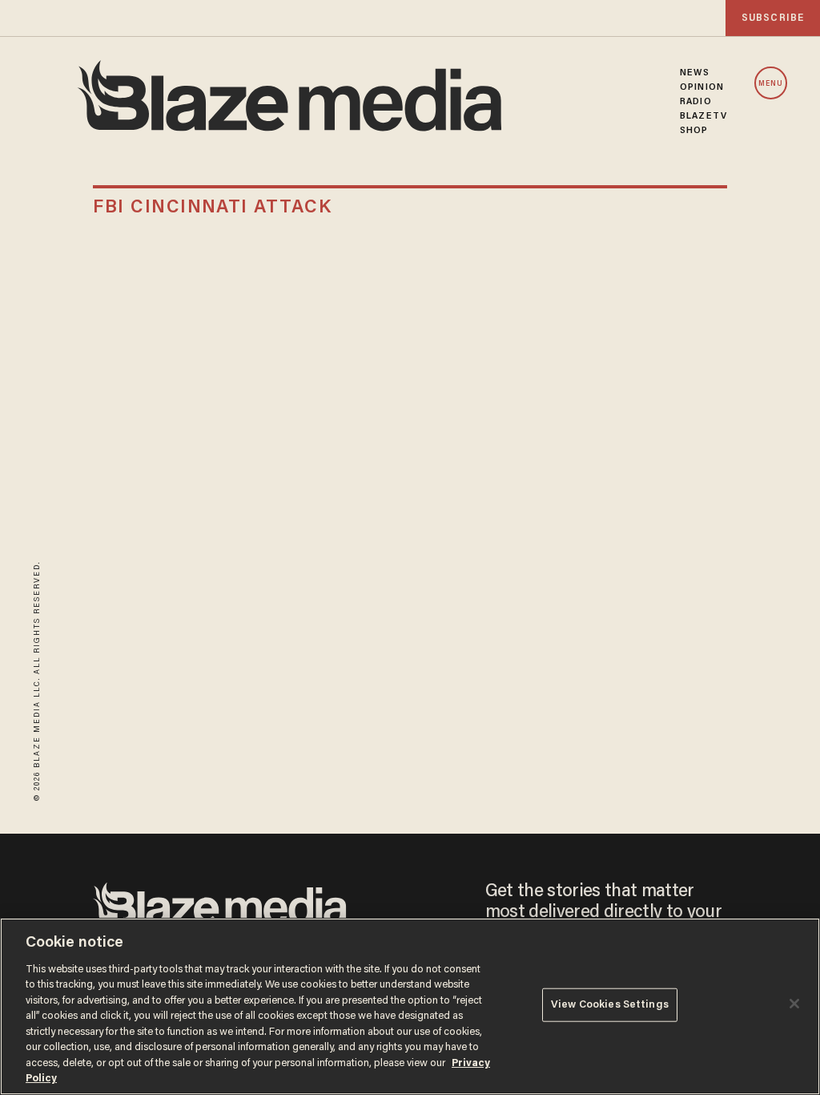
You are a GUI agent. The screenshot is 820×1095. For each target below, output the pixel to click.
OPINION (702, 87)
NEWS (694, 73)
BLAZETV (703, 116)
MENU (770, 83)
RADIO (696, 102)
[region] (410, 1006)
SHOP (694, 130)
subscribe (773, 18)
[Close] (794, 1003)
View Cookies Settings (610, 1005)
